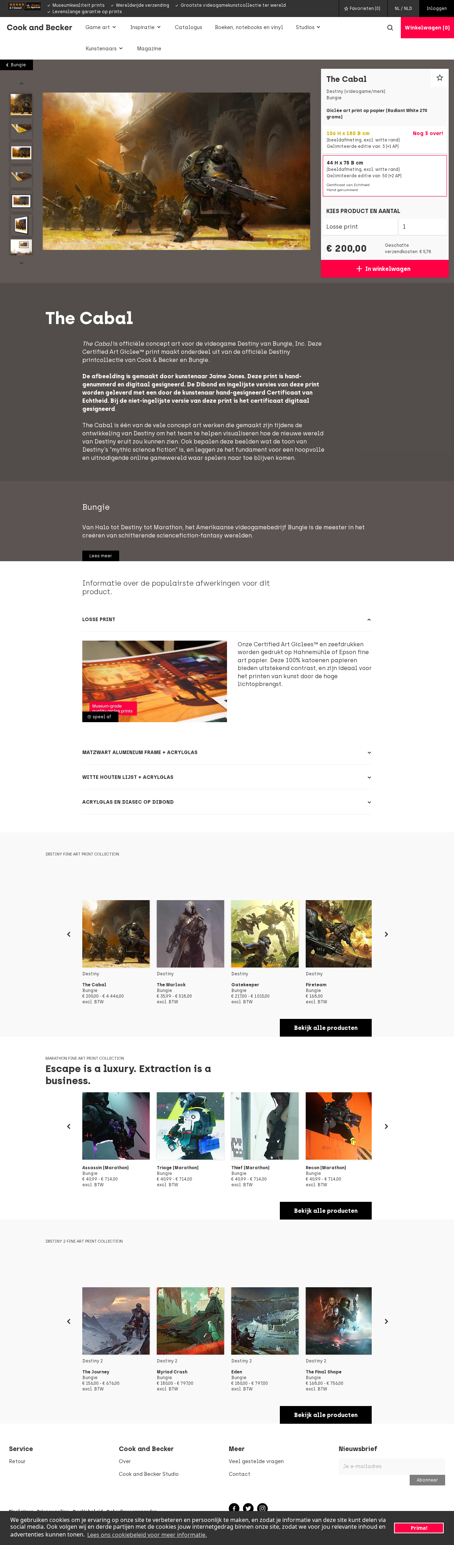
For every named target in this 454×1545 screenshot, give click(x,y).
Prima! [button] (419, 1527)
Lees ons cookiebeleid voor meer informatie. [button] (147, 1535)
